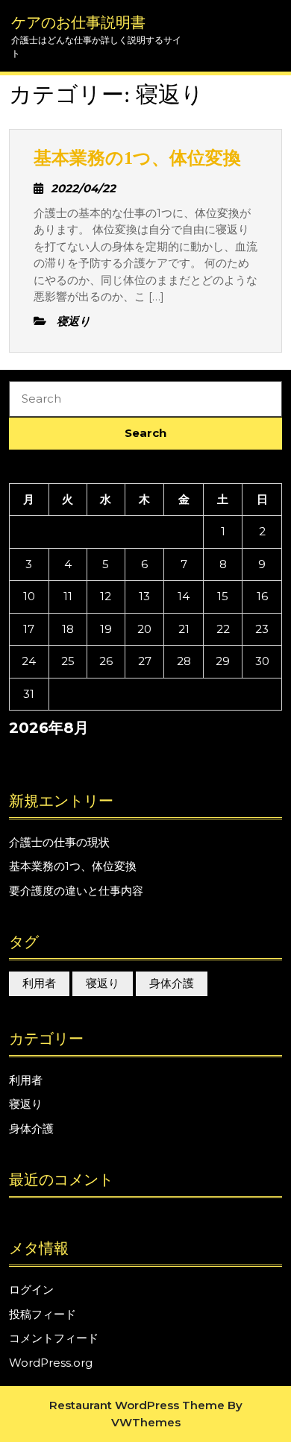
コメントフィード (53, 1338)
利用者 (39, 983)
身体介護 (171, 983)
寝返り (102, 983)
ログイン (31, 1289)
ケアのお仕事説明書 (78, 22)
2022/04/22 (83, 188)
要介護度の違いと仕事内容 (76, 891)
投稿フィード (42, 1314)
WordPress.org (51, 1363)
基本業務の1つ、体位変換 (137, 158)
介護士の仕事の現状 (59, 842)
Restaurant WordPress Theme (137, 1405)
